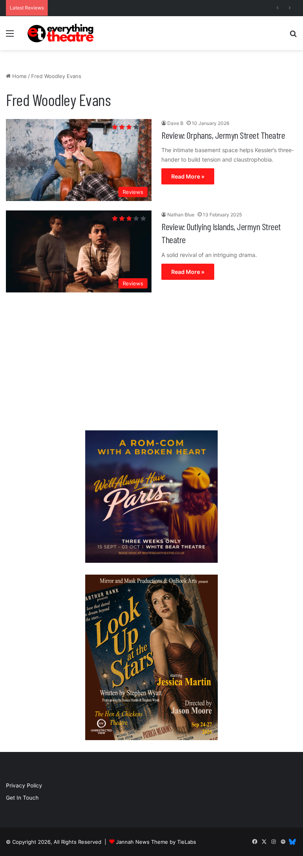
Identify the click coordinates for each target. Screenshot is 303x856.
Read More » (187, 176)
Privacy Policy (24, 785)
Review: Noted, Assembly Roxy (90, 8)
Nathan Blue (181, 215)
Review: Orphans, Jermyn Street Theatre (223, 135)
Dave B (175, 123)
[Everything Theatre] (61, 33)
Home (19, 76)
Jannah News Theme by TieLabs (156, 842)
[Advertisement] (151, 363)
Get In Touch (22, 798)
